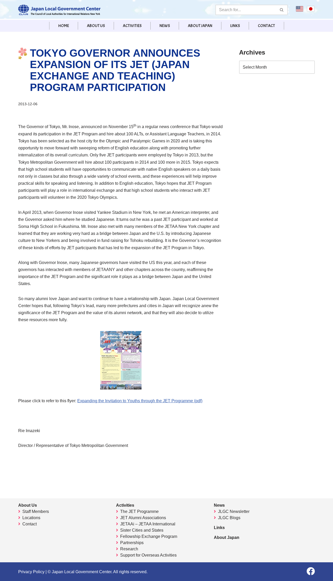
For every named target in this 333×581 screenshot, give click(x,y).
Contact (266, 25)
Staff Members (35, 511)
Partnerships (132, 542)
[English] (300, 10)
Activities (132, 25)
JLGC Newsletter (233, 511)
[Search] (282, 10)
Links (235, 25)
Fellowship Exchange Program (148, 536)
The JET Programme (139, 511)
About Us (96, 25)
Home (63, 25)
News (164, 25)
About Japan (200, 25)
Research (129, 549)
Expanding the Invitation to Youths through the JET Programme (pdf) (139, 401)
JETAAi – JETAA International (147, 524)
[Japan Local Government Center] (59, 10)
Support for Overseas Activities (148, 555)
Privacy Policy (31, 572)
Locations (31, 518)
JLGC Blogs (229, 518)
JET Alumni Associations (143, 518)
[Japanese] (311, 10)
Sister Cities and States (141, 530)
